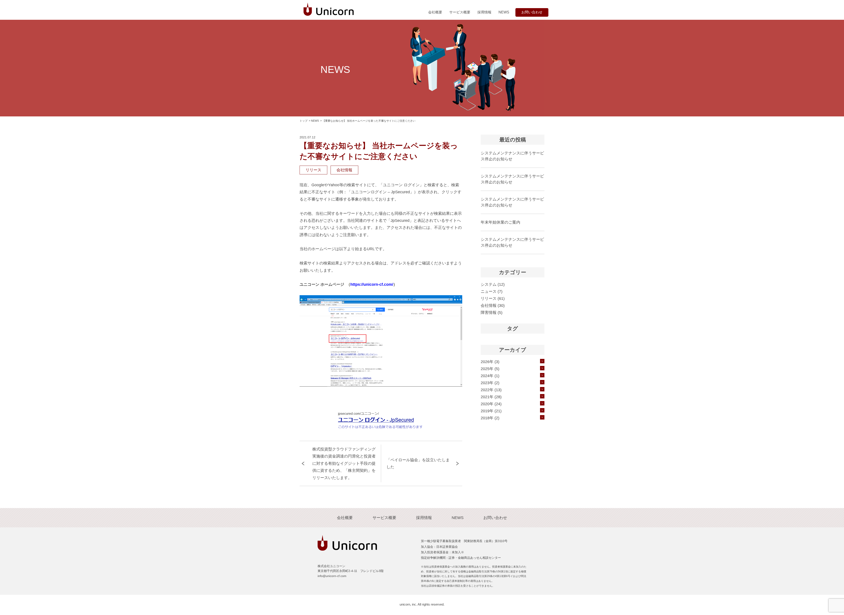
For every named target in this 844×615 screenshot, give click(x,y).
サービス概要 (459, 12)
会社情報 (344, 170)
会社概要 (435, 12)
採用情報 (484, 12)
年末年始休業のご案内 (500, 222)
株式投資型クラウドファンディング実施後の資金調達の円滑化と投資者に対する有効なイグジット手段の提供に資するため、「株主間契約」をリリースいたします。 (344, 463)
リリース (313, 170)
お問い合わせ (531, 12)
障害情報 (489, 312)
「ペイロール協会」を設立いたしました (418, 463)
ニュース (489, 291)
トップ (303, 120)
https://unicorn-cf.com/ (371, 284)
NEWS (503, 12)
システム (489, 284)
